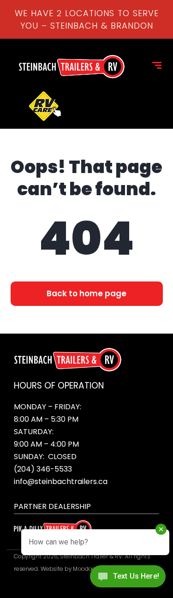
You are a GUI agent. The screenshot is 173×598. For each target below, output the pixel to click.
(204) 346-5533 (43, 469)
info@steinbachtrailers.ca (60, 481)
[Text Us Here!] (128, 579)
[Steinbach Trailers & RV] (71, 67)
